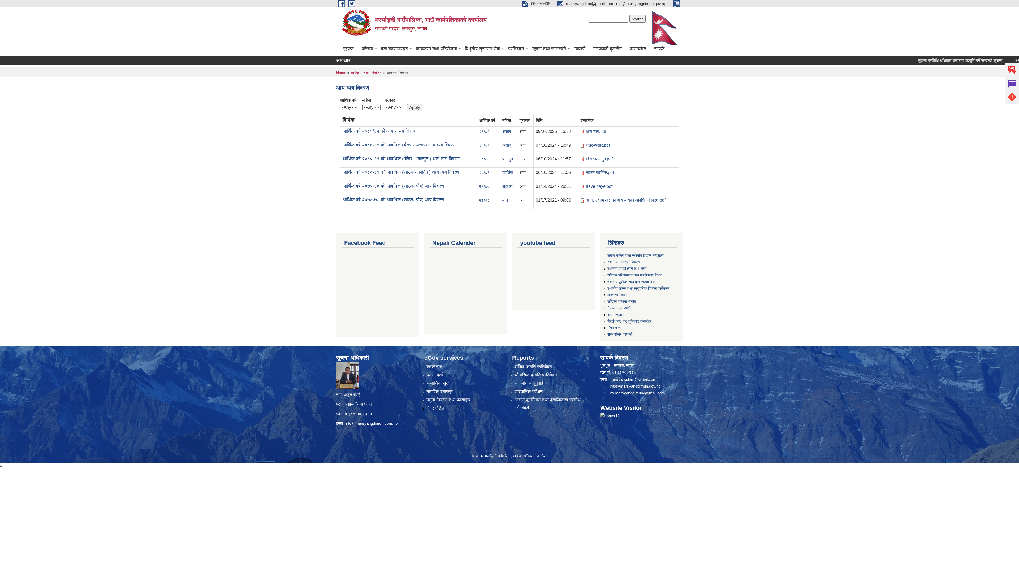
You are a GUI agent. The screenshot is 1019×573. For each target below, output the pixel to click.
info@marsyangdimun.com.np (371, 423)
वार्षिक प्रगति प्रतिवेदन (533, 366)
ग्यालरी (579, 48)
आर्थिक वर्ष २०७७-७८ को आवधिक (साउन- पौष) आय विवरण (393, 199)
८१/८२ (484, 131)
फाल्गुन (507, 159)
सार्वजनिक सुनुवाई (529, 383)
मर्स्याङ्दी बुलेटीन (607, 48)
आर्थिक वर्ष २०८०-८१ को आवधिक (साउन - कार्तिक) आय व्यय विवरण (401, 172)
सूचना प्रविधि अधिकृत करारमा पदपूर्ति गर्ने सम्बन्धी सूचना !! (937, 60)
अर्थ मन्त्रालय (616, 314)
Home (341, 73)
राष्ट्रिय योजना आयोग (621, 301)
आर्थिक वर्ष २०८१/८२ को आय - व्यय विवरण (379, 131)
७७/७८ (484, 200)
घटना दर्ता (434, 374)
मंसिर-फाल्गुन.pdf (599, 159)
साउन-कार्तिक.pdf (600, 172)
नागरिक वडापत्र (439, 391)
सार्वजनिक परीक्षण (529, 391)
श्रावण (507, 186)
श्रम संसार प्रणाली (619, 334)
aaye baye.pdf (599, 186)
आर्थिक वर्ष (348, 100)
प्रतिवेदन (516, 48)
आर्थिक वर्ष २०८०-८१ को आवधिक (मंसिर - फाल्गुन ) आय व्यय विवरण (401, 158)
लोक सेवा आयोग (617, 295)
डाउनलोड (638, 48)
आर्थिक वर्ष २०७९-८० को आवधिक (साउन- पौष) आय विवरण (393, 186)
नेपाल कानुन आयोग (619, 308)
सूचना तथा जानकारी (549, 48)
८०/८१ (484, 145)
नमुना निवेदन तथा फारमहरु (448, 399)
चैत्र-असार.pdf (598, 145)
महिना (366, 100)
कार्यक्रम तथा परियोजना (436, 48)
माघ (505, 200)
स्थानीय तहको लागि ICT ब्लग (626, 268)
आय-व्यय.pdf (596, 131)
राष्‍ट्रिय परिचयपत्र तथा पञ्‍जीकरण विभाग (634, 275)
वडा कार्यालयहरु (394, 48)
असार (506, 131)
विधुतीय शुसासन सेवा (482, 48)
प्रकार (390, 100)
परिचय (367, 48)
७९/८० (484, 186)
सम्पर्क (659, 48)
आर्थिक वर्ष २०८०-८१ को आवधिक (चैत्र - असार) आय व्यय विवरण (399, 144)
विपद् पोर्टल (435, 408)
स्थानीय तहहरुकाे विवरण (623, 262)
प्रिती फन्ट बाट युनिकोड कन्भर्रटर (629, 321)
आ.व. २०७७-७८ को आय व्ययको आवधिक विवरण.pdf (626, 200)
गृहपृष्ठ (348, 48)
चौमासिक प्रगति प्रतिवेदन (536, 374)
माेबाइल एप (614, 327)
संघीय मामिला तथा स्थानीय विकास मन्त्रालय (635, 255)
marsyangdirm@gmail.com (633, 379)
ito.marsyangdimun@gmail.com (637, 393)
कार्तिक (507, 172)
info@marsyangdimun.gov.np (635, 386)
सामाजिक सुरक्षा (438, 383)
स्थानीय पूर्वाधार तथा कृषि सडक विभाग (632, 282)
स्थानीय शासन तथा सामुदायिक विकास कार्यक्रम (638, 288)
